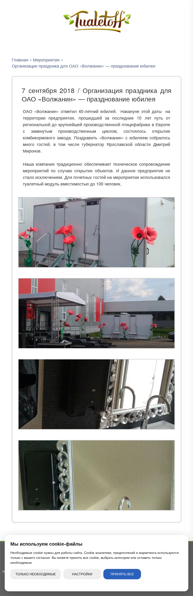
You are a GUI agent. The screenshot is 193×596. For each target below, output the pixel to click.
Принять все (122, 574)
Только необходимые (36, 574)
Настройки (82, 574)
